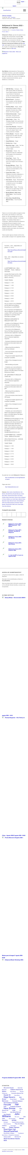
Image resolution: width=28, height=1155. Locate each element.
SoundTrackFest (11, 1131)
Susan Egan (20, 504)
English (22, 1)
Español (14, 6)
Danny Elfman (17, 1095)
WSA (5, 1140)
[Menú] (24, 10)
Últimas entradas (6, 16)
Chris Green (19, 495)
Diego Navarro (9, 1097)
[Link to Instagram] (20, 1153)
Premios (3, 31)
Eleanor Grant (18, 497)
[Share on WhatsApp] (14, 514)
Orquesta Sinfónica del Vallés (17, 1122)
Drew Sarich (11, 497)
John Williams (11, 1115)
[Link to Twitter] (18, 1153)
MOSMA (14, 1120)
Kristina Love (9, 499)
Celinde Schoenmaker (12, 495)
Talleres (7, 31)
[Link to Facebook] (13, 1153)
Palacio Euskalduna (7, 1123)
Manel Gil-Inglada (12, 1118)
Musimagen (6, 1122)
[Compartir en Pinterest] (18, 514)
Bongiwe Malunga (17, 493)
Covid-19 (7, 1095)
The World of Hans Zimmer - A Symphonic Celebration (13, 1134)
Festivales (18, 30)
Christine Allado (5, 497)
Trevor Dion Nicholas (6, 506)
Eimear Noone (13, 1099)
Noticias (21, 30)
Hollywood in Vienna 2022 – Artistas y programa (13, 26)
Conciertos (14, 30)
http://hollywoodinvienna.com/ (12, 487)
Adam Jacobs (10, 492)
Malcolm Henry (22, 499)
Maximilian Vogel (5, 500)
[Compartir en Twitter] (9, 514)
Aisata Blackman (16, 492)
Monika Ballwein (20, 500)
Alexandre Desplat (9, 1088)
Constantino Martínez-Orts (17, 1093)
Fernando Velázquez (17, 1101)
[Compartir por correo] (23, 514)
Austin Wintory (13, 1091)
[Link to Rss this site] (22, 1153)
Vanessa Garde (7, 1136)
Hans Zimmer (9, 1108)
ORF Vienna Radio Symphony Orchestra (10, 502)
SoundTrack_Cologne (9, 1133)
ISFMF (13, 1110)
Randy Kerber (9, 504)
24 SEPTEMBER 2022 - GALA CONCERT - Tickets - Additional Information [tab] (12, 269)
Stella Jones (15, 504)
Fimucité (7, 1104)
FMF (17, 1104)
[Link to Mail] (25, 1153)
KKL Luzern (17, 1116)
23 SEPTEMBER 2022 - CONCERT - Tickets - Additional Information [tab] (14, 435)
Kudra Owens (15, 499)
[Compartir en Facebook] (4, 514)
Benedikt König (9, 493)
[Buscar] (20, 10)
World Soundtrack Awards (12, 1138)
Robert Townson (14, 1127)
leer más (14, 48)
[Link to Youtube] (15, 1153)
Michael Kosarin (13, 500)
